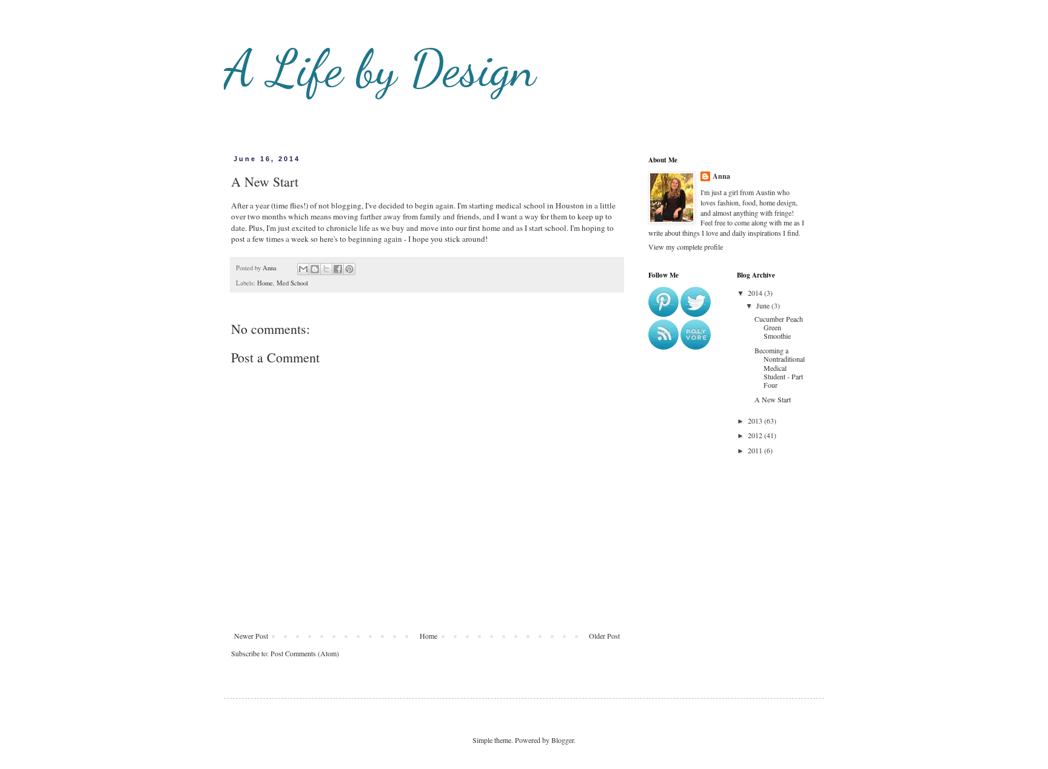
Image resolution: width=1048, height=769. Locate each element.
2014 (756, 293)
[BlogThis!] (315, 269)
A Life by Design (380, 68)
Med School (292, 283)
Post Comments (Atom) (304, 653)
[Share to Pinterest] (349, 269)
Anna (721, 176)
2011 (756, 450)
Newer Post (251, 636)
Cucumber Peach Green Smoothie (778, 327)
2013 (756, 420)
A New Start (772, 399)
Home (265, 283)
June (763, 305)
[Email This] (303, 269)
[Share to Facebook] (338, 269)
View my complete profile (685, 246)
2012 (756, 435)
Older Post (604, 636)
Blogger (562, 740)
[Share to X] (326, 269)
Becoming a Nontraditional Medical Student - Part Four (779, 367)
